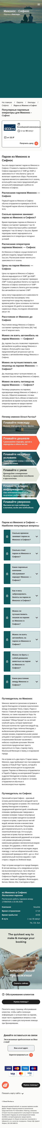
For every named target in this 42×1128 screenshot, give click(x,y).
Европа (20, 102)
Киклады (31, 102)
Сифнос (5, 106)
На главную (7, 102)
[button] (22, 536)
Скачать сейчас (21, 983)
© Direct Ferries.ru (8, 1101)
